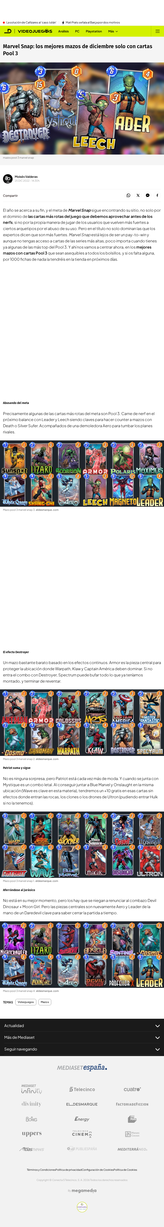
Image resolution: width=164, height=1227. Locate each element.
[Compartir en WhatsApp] (128, 196)
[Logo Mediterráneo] (132, 1149)
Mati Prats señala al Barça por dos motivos (93, 22)
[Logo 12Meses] (132, 1134)
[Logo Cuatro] (132, 1089)
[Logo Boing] (31, 1119)
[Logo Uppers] (31, 1134)
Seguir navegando (20, 1048)
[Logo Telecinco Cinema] (82, 1134)
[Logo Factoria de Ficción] (132, 1104)
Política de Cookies (125, 1169)
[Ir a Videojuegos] (35, 31)
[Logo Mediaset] (82, 1070)
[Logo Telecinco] (82, 1089)
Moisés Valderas (26, 176)
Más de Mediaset (19, 1037)
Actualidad (14, 1025)
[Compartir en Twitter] (138, 196)
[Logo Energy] (82, 1119)
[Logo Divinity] (31, 1104)
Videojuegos (26, 1002)
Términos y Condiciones (41, 1169)
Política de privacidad (69, 1169)
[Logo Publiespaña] (82, 1149)
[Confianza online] (82, 1211)
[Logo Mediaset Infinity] (31, 1089)
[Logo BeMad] (132, 1119)
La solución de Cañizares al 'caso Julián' (31, 22)
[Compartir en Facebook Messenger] (147, 196)
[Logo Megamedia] (84, 1190)
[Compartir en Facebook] (157, 196)
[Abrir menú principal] (157, 31)
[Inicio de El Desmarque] (8, 31)
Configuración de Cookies (98, 1169)
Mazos (45, 1002)
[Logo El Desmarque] (81, 1104)
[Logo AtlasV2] (31, 1149)
